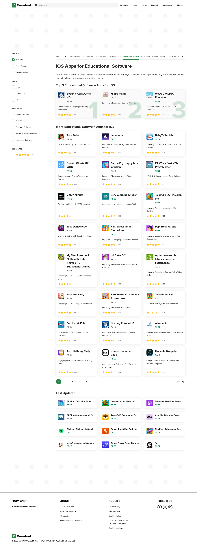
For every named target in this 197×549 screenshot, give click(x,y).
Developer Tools (115, 56)
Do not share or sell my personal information (118, 522)
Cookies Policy (115, 516)
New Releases (22, 72)
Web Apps (167, 5)
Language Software (24, 140)
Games (163, 56)
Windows (124, 5)
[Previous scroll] (66, 56)
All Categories (75, 56)
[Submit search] (36, 5)
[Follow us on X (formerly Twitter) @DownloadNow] (165, 507)
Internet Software (174, 56)
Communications (101, 56)
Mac (135, 5)
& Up (32, 155)
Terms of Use (114, 511)
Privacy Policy (114, 507)
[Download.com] (21, 5)
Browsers (89, 56)
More (179, 5)
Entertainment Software (149, 56)
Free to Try (20, 93)
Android (154, 5)
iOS (144, 5)
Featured (19, 59)
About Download (67, 507)
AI (83, 56)
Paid (17, 100)
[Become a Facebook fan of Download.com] (159, 507)
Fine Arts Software (23, 127)
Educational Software (131, 57)
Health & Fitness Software (26, 134)
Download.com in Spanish (71, 520)
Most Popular (21, 66)
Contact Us (64, 516)
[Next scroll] (182, 56)
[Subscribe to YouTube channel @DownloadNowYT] (170, 507)
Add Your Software (68, 511)
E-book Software (22, 114)
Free (18, 87)
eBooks (19, 121)
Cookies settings (116, 528)
